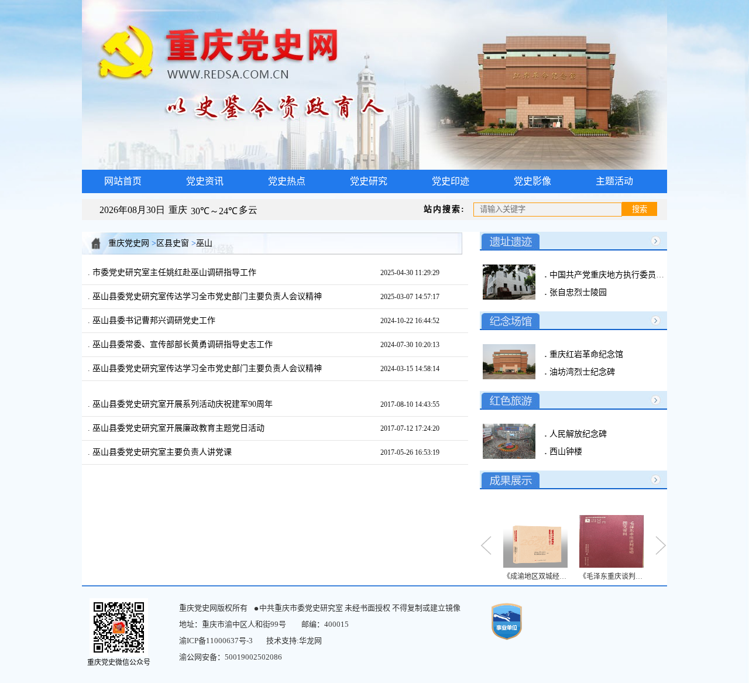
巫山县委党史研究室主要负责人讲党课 (161, 452)
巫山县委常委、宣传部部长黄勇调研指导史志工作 (181, 344)
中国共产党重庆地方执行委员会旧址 (614, 274)
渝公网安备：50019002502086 (230, 657)
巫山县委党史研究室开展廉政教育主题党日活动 (177, 428)
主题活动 (614, 181)
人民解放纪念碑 (577, 434)
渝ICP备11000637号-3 (216, 640)
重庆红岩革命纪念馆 (585, 354)
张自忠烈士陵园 (577, 292)
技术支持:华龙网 (294, 640)
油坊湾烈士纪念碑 (581, 372)
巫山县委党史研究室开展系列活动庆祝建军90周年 (181, 404)
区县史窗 (172, 243)
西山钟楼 (564, 451)
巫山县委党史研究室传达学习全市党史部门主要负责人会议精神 (206, 296)
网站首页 (123, 181)
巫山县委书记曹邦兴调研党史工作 (152, 320)
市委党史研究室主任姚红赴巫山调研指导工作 (173, 272)
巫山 (204, 243)
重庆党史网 (128, 243)
